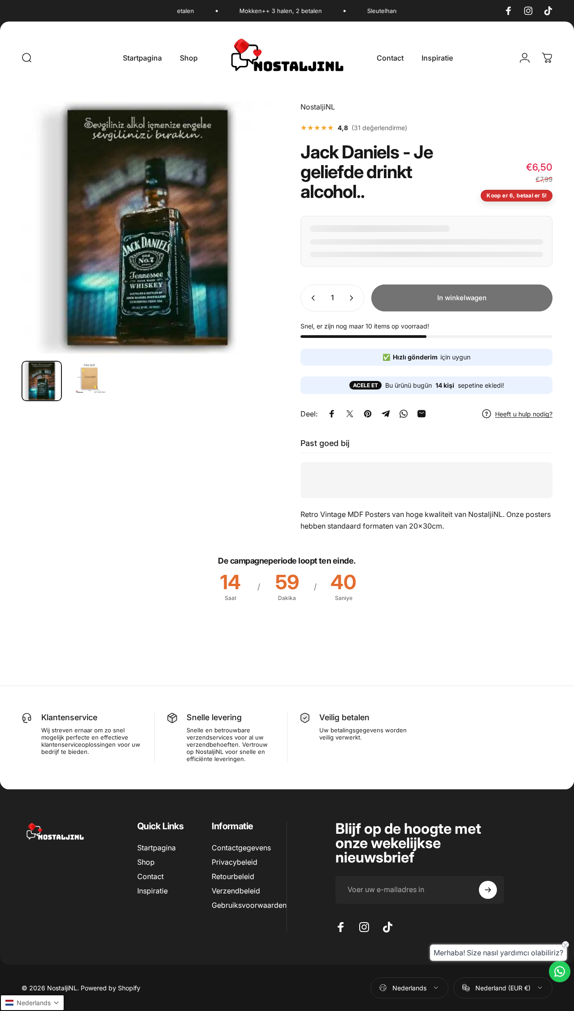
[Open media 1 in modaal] (148, 227)
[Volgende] (250, 241)
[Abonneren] (488, 890)
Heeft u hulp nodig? (523, 413)
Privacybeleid (234, 862)
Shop (146, 862)
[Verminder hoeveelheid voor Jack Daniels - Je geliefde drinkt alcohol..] (311, 298)
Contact (150, 876)
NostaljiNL (317, 106)
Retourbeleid (233, 876)
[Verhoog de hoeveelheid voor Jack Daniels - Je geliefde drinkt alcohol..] (353, 298)
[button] (32, 1002)
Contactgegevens (241, 847)
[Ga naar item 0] (42, 381)
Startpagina (156, 847)
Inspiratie (152, 890)
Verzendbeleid (236, 890)
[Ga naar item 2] (89, 381)
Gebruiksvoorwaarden (249, 905)
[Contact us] (559, 971)
